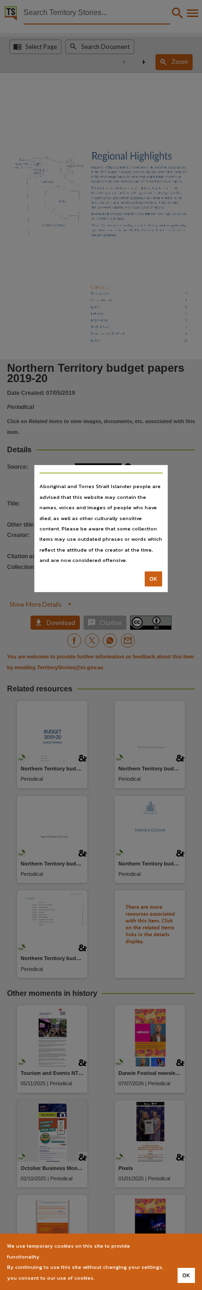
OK (153, 579)
